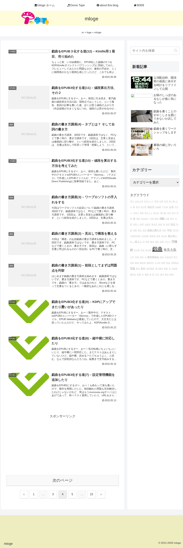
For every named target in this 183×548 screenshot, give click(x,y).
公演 (171, 207)
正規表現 (169, 257)
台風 (167, 219)
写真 (132, 268)
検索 (160, 224)
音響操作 (175, 263)
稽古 (157, 242)
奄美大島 (170, 250)
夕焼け (136, 213)
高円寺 (176, 230)
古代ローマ (149, 201)
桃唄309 (150, 263)
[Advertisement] (62, 444)
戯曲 (157, 249)
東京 (167, 274)
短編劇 (158, 207)
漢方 (132, 201)
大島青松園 (135, 236)
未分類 (137, 250)
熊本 (172, 219)
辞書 (139, 274)
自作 (174, 213)
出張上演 (139, 201)
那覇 (147, 274)
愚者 (142, 213)
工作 (132, 257)
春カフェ (148, 213)
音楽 (143, 250)
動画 (157, 219)
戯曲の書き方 (154, 230)
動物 (172, 274)
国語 (162, 274)
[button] (175, 50)
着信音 (154, 224)
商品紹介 (145, 219)
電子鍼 (163, 213)
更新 (162, 242)
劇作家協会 (153, 257)
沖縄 (152, 219)
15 (91, 494)
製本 (152, 242)
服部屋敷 (150, 268)
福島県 (152, 236)
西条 (164, 230)
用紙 (138, 219)
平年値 (165, 207)
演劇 (161, 218)
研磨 (147, 242)
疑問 (142, 224)
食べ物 (172, 201)
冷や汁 (168, 242)
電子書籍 (159, 268)
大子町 (157, 263)
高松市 (150, 207)
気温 (168, 263)
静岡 (163, 263)
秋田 (142, 257)
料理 (156, 201)
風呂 (140, 230)
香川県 (144, 207)
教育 (168, 224)
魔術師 (143, 263)
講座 (162, 257)
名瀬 (161, 201)
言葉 (137, 257)
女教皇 (147, 224)
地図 (135, 230)
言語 (157, 274)
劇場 (137, 263)
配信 (138, 268)
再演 (138, 207)
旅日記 (156, 213)
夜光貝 (164, 236)
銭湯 (145, 230)
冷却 (169, 213)
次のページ (63, 480)
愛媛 (166, 268)
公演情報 (145, 236)
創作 (143, 268)
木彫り (136, 224)
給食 (158, 236)
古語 (166, 201)
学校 (169, 230)
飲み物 (148, 250)
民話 (173, 224)
